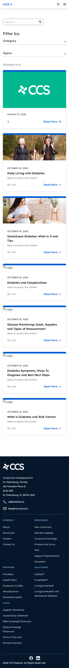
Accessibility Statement (15, 615)
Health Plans (10, 580)
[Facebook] (31, 658)
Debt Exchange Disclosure (17, 621)
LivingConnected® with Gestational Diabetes (46, 593)
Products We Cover (45, 544)
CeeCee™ (39, 574)
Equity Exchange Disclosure (12, 629)
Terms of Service (12, 637)
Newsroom (9, 532)
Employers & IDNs (13, 585)
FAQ (36, 550)
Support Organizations (46, 555)
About (6, 527)
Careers (7, 538)
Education (39, 561)
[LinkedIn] (38, 658)
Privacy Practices (12, 642)
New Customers (43, 527)
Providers (8, 574)
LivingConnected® (44, 585)
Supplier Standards (13, 609)
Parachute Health (12, 597)
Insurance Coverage (45, 538)
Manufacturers (11, 591)
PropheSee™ (41, 580)
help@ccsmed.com (18, 508)
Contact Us (9, 544)
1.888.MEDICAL (16, 501)
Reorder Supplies (43, 532)
